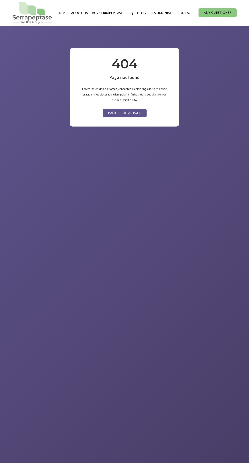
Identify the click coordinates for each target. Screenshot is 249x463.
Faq (130, 13)
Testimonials (162, 13)
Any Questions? (217, 13)
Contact (185, 13)
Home (62, 13)
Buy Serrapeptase (107, 13)
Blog (141, 13)
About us (79, 13)
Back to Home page (124, 113)
